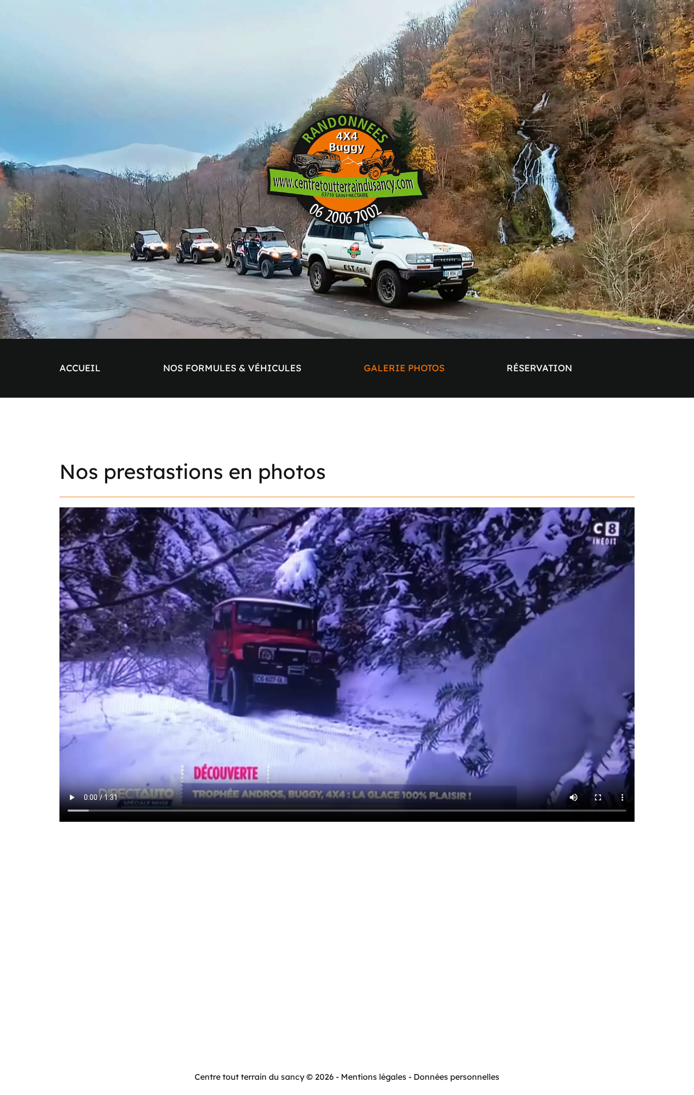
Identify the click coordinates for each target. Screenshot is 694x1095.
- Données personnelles (453, 1077)
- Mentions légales (371, 1077)
